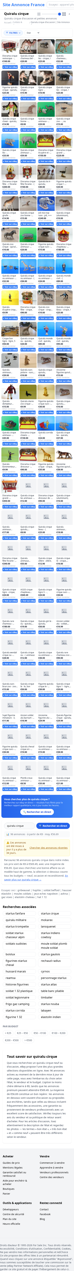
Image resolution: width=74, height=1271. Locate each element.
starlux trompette (17, 926)
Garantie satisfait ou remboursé (14, 1174)
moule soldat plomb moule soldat (54, 946)
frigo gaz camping (17, 1004)
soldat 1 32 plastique (19, 991)
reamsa (10, 978)
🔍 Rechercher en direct (53, 825)
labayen (46, 1010)
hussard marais (16, 971)
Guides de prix (11, 1162)
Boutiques (8, 1188)
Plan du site (9, 1219)
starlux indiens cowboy (50, 935)
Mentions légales (13, 1167)
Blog (42, 1219)
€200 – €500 (12, 1040)
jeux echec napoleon (46, 893)
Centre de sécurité (13, 1214)
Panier (6, 1193)
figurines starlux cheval (16, 963)
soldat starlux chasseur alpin (15, 935)
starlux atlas (49, 984)
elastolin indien (51, 1017)
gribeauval (24, 890)
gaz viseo (6, 897)
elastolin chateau (25, 897)
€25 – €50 (22, 1033)
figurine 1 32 (14, 1017)
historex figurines (17, 984)
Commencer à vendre (52, 1162)
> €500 (28, 1040)
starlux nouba (50, 1004)
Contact (44, 1209)
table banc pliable (52, 991)
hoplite (37, 890)
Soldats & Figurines (17, 23)
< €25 (8, 1033)
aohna (64, 893)
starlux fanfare (15, 913)
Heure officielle (11, 1223)
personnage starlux (53, 978)
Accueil (7, 22)
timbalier (47, 997)
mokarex (46, 920)
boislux (10, 954)
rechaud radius (51, 961)
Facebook (45, 1214)
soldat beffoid (52, 890)
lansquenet (48, 926)
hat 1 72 (42, 897)
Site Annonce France (24, 5)
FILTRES (13, 32)
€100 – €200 (58, 1033)
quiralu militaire (16, 920)
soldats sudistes (16, 943)
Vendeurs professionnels (54, 1172)
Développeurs (11, 1209)
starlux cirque (50, 913)
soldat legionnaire (17, 997)
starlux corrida (15, 1010)
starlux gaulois (50, 954)
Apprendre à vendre (51, 1167)
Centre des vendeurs (52, 1177)
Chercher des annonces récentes (49, 847)
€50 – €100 (40, 1033)
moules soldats (22, 893)
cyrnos (45, 971)
